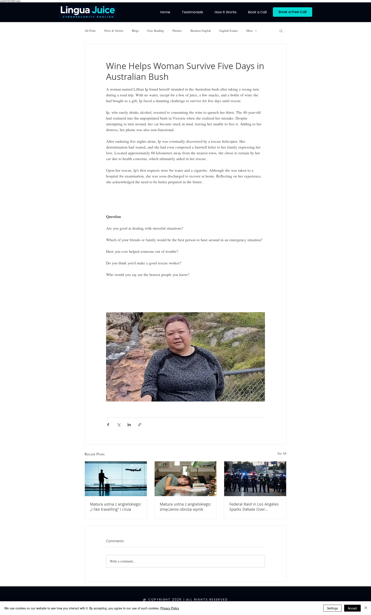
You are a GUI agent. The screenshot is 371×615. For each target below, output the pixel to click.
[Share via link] (140, 425)
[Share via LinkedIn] (129, 425)
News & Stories (113, 31)
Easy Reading (155, 31)
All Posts (90, 31)
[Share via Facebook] (108, 425)
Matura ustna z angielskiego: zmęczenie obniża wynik (185, 506)
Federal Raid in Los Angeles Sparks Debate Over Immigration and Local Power (254, 506)
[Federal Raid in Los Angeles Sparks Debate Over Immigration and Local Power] (255, 478)
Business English (200, 31)
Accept (352, 608)
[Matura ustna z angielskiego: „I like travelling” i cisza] (116, 478)
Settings (332, 608)
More (249, 31)
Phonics (177, 31)
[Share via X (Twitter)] (119, 425)
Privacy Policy (169, 608)
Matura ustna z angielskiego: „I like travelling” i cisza (115, 506)
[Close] (365, 608)
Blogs (135, 31)
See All (281, 453)
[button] (281, 30)
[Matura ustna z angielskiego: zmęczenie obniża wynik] (186, 478)
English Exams (228, 31)
